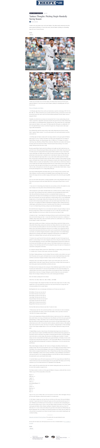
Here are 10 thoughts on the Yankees (36, 108)
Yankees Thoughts (39, 13)
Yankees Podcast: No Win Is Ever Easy (61, 437)
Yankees (34, 13)
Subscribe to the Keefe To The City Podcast (37, 417)
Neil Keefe (36, 21)
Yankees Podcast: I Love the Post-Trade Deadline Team (38, 437)
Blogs (31, 13)
